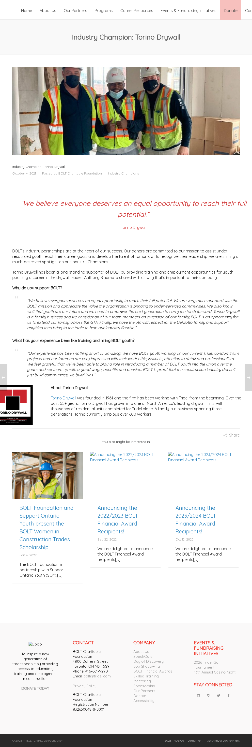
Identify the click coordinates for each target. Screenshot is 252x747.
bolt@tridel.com (97, 676)
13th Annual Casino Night (215, 672)
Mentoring (142, 681)
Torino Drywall (63, 397)
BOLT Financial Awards (152, 671)
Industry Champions (123, 173)
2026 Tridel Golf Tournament (207, 665)
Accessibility (143, 700)
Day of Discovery (148, 661)
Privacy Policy (84, 686)
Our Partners (144, 690)
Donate (139, 695)
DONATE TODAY (35, 688)
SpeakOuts (142, 656)
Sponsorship (144, 686)
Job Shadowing (146, 666)
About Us (141, 651)
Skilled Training (146, 676)
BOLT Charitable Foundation (80, 173)
